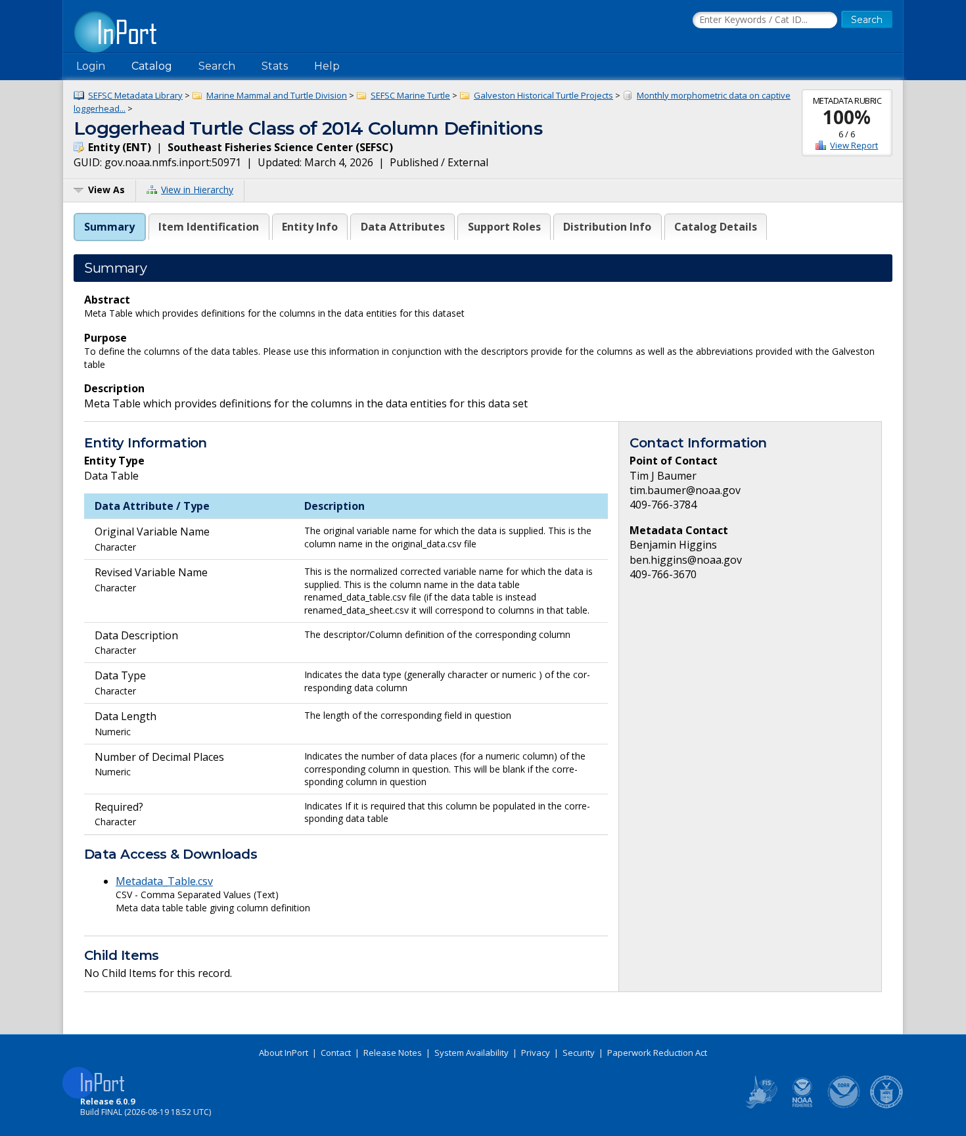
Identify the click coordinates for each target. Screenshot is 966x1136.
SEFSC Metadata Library (135, 95)
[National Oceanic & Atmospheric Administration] (844, 1106)
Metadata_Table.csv (164, 881)
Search (216, 66)
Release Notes (392, 1052)
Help (327, 66)
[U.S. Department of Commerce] (886, 1106)
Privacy (535, 1052)
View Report (854, 145)
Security (579, 1052)
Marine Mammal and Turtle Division (276, 95)
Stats (275, 66)
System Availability (471, 1052)
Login (90, 66)
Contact (336, 1052)
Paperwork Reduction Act (657, 1052)
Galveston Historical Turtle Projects (543, 95)
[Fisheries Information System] (760, 1106)
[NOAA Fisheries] (802, 1106)
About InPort (283, 1052)
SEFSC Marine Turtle (410, 95)
